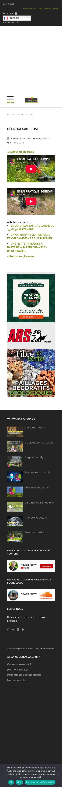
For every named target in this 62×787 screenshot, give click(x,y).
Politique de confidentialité (24, 674)
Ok (11, 782)
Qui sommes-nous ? (19, 664)
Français (13, 17)
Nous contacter (17, 680)
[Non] (58, 775)
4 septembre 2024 (21, 138)
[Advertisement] (31, 59)
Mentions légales (18, 669)
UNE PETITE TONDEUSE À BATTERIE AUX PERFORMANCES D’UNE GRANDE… (27, 247)
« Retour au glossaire (20, 151)
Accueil (11, 115)
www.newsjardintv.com (19, 648)
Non (19, 782)
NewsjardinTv (43, 138)
